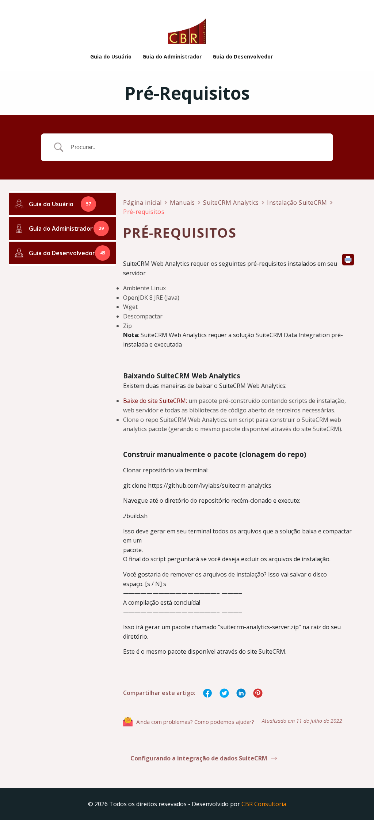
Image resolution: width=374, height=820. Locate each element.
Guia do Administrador (172, 56)
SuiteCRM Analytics (231, 203)
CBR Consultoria (263, 804)
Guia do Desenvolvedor (243, 56)
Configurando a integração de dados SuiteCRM (198, 758)
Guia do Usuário (110, 56)
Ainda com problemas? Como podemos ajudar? (195, 721)
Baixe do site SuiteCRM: (155, 401)
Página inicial (142, 203)
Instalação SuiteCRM (297, 203)
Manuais (182, 203)
